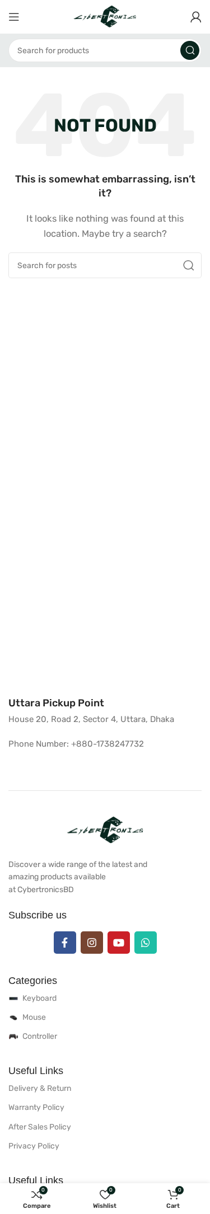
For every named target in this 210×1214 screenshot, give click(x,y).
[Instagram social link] (92, 942)
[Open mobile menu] (14, 17)
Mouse (34, 1017)
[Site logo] (105, 16)
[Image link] (105, 829)
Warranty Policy (36, 1107)
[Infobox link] (56, 703)
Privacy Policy (33, 1146)
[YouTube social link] (119, 942)
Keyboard (39, 998)
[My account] (196, 17)
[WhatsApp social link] (145, 942)
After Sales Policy (39, 1127)
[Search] (189, 50)
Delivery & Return (39, 1088)
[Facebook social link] (65, 942)
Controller (39, 1036)
